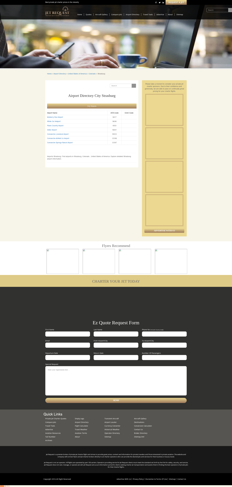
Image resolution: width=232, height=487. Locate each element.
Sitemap (179, 14)
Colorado (92, 74)
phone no (152, 329)
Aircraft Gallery (101, 14)
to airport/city (148, 341)
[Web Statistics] (5, 486)
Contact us (138, 429)
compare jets (50, 422)
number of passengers (151, 353)
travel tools (50, 426)
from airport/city (101, 341)
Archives (48, 440)
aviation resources (53, 433)
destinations (139, 422)
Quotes (89, 14)
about (77, 437)
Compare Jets (116, 14)
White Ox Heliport (54, 121)
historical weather (112, 429)
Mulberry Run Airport (55, 117)
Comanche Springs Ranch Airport (60, 143)
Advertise (160, 14)
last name (98, 329)
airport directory (81, 422)
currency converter (112, 426)
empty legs (79, 418)
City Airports (91, 106)
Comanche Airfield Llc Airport (58, 138)
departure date (51, 353)
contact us (181, 479)
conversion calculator (143, 426)
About (170, 14)
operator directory (112, 433)
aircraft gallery (140, 418)
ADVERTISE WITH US (164, 230)
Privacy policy (138, 479)
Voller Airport (52, 130)
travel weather (81, 429)
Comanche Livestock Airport (58, 134)
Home (79, 14)
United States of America (77, 74)
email (47, 341)
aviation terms (81, 433)
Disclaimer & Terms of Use (156, 479)
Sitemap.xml (139, 437)
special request (51, 364)
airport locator (111, 422)
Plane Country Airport (55, 126)
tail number (50, 437)
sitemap (108, 437)
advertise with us (124, 479)
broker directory (140, 433)
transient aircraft (112, 418)
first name (49, 329)
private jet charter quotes (55, 418)
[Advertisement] (164, 110)
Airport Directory (132, 14)
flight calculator (81, 426)
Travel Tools (148, 14)
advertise (49, 429)
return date (98, 353)
